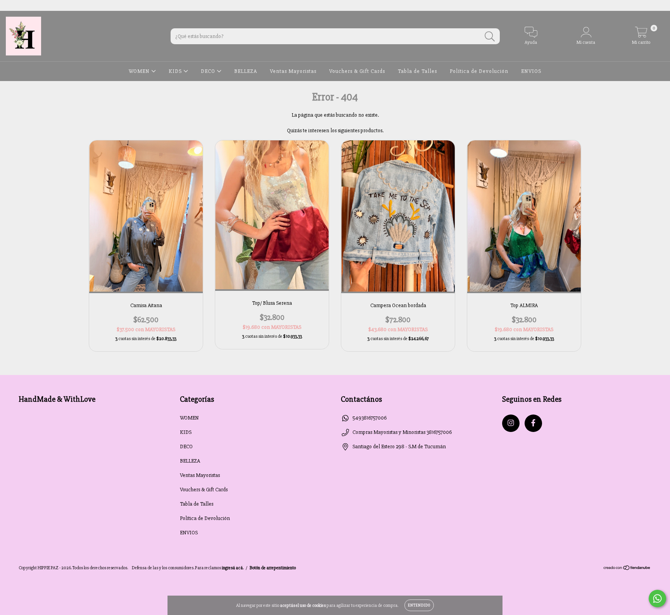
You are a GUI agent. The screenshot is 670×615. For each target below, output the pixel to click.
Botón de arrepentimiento (273, 568)
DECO (209, 71)
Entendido (419, 605)
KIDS (176, 71)
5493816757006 (369, 418)
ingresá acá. (232, 568)
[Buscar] (490, 37)
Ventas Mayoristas (293, 71)
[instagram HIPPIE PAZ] (11, 5)
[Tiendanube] (627, 569)
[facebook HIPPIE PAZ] (22, 5)
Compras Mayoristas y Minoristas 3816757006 (402, 432)
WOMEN (140, 71)
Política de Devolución (479, 71)
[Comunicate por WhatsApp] (657, 598)
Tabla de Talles (417, 71)
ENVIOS (531, 71)
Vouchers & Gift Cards (357, 71)
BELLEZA (245, 71)
